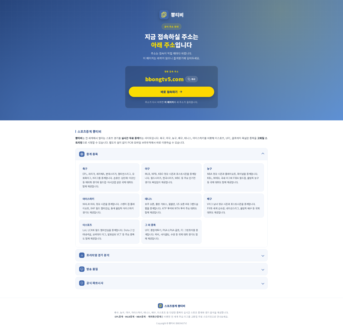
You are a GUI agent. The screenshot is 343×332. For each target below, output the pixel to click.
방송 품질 (92, 269)
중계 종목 (92, 154)
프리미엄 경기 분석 (97, 255)
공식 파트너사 (94, 283)
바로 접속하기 (169, 92)
